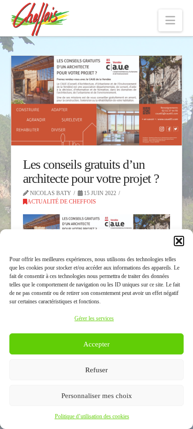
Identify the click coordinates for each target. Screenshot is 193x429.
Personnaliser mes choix (96, 395)
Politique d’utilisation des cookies (92, 416)
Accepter (96, 344)
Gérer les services (94, 318)
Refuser (96, 370)
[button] (179, 241)
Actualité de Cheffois (61, 201)
